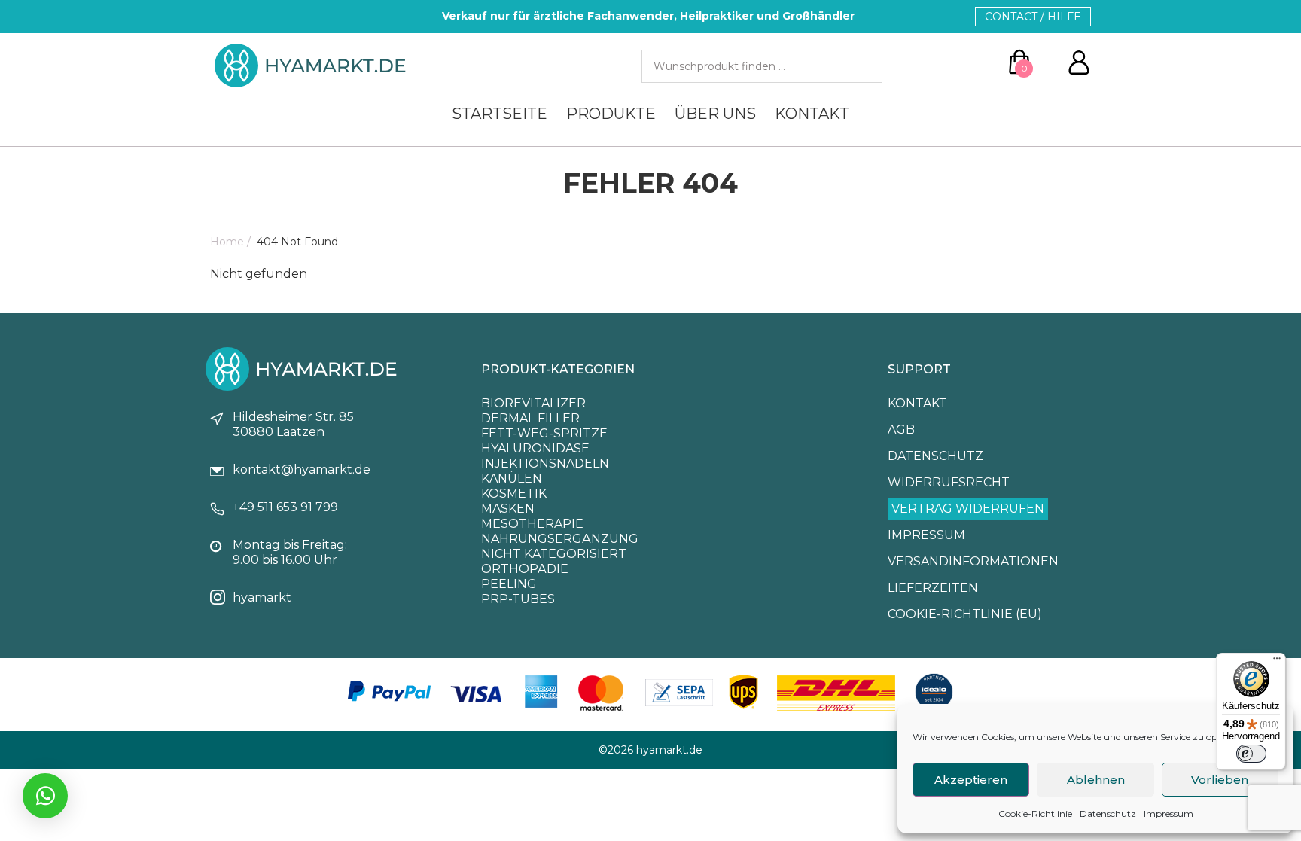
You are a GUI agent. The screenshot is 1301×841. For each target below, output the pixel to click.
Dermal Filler (530, 418)
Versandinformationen (973, 561)
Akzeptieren (970, 779)
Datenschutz (1108, 813)
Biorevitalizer (533, 403)
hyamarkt (262, 597)
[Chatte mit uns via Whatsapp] (45, 795)
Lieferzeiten (933, 587)
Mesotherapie (532, 523)
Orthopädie (524, 569)
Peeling (509, 584)
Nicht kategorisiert (553, 554)
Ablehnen (1096, 779)
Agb (901, 429)
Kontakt (812, 114)
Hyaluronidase (535, 448)
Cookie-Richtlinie (1035, 813)
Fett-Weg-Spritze (544, 433)
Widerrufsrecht (949, 482)
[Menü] (1277, 662)
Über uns (715, 114)
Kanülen (511, 478)
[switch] (1251, 754)
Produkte (611, 114)
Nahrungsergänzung (559, 539)
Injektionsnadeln (545, 463)
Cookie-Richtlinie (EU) (965, 614)
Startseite (499, 114)
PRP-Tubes (518, 599)
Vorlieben (1219, 779)
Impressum (1168, 813)
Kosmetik (514, 493)
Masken (508, 508)
